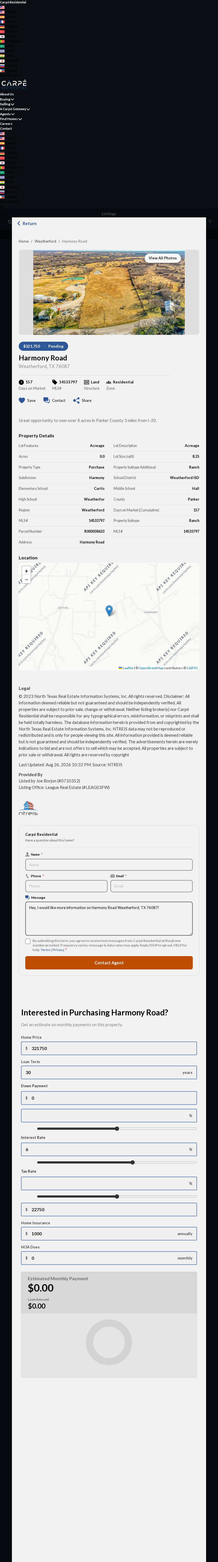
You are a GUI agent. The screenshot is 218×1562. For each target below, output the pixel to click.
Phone (37, 876)
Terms (46, 950)
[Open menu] (1, 206)
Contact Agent (109, 962)
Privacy (58, 950)
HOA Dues (30, 1247)
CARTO (192, 668)
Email (121, 876)
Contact (6, 128)
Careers (6, 123)
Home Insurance (35, 1223)
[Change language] (4, 7)
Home (24, 241)
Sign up (5, 75)
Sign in (16, 75)
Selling (5, 104)
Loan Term (30, 1061)
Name (37, 854)
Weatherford (45, 241)
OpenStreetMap (151, 668)
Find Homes (9, 119)
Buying (5, 99)
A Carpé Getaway (13, 109)
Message (38, 897)
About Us (7, 94)
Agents (5, 114)
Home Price (31, 1037)
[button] (109, 611)
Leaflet (127, 668)
